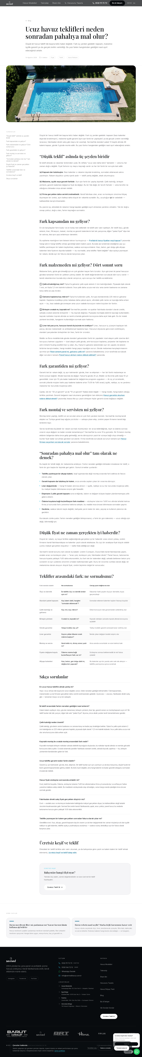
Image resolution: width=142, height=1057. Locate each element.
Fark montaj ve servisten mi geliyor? (16, 154)
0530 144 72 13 (70, 967)
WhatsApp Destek (68, 971)
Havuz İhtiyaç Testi (107, 989)
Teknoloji (44, 3)
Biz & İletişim (117, 3)
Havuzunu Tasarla (75, 3)
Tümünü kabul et (121, 1048)
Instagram (11, 978)
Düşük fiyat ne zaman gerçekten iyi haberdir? (17, 165)
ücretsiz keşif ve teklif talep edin (63, 852)
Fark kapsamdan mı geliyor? (16, 141)
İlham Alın (56, 3)
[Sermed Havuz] (40, 1034)
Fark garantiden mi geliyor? (15, 150)
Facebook (22, 978)
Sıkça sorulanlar (12, 178)
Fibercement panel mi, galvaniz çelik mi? (67, 352)
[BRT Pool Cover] (61, 1034)
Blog (29, 21)
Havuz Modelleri (30, 3)
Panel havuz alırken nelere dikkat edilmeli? (77, 355)
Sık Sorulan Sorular (107, 1008)
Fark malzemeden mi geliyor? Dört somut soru (18, 146)
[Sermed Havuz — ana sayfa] (9, 3)
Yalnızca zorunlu (105, 1048)
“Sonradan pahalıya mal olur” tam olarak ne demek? (18, 160)
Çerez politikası (59, 1051)
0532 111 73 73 (101, 3)
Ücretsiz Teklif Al (53, 887)
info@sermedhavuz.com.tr (71, 976)
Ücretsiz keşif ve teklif (14, 175)
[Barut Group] (17, 1034)
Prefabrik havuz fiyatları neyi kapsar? (105, 240)
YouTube (34, 978)
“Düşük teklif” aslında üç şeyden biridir (17, 137)
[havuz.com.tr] (84, 1034)
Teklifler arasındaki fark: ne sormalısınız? (15, 171)
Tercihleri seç (92, 1048)
